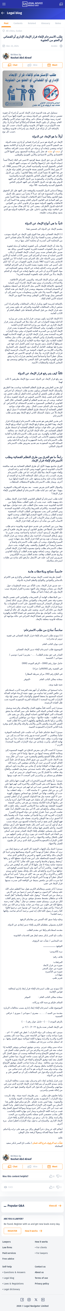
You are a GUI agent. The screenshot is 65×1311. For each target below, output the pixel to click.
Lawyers (6, 1241)
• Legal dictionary (11, 1289)
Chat (15, 65)
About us (39, 1272)
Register (12, 1230)
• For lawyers (41, 1253)
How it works (31, 1230)
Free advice (8, 1258)
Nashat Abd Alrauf (21, 57)
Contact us (40, 1266)
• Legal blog (8, 1278)
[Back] (4, 13)
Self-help (7, 1266)
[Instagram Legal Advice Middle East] (29, 1299)
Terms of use (41, 1278)
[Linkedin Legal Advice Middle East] (42, 1299)
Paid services (9, 1253)
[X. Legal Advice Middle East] (36, 1299)
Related (32, 23)
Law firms (7, 1247)
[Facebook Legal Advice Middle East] (22, 1299)
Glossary (45, 23)
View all (53, 1206)
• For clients (41, 1247)
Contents (18, 23)
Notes (58, 23)
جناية (50, 151)
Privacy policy (42, 1283)
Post (6, 23)
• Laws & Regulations (13, 1283)
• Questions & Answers (13, 1272)
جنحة (57, 151)
